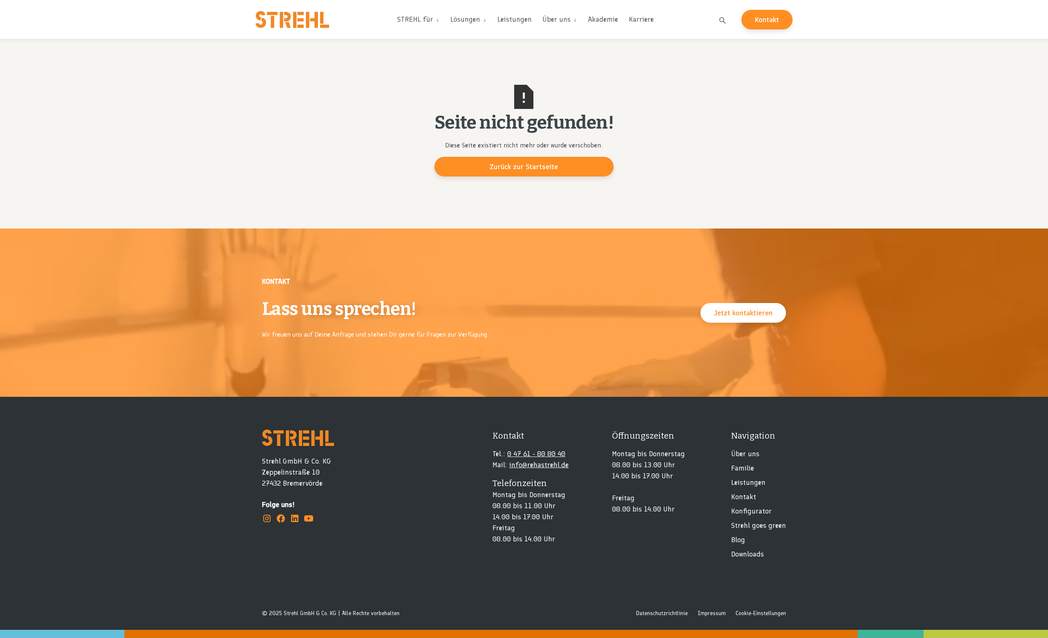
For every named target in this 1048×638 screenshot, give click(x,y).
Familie (742, 468)
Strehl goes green (758, 525)
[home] (292, 19)
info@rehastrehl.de (539, 464)
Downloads (747, 554)
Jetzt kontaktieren (743, 312)
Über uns (745, 453)
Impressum (712, 613)
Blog (738, 539)
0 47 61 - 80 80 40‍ (536, 453)
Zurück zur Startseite (524, 166)
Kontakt (767, 19)
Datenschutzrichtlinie (662, 613)
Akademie (603, 19)
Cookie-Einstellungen (761, 613)
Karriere (641, 19)
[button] (418, 19)
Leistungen (514, 19)
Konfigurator (751, 511)
